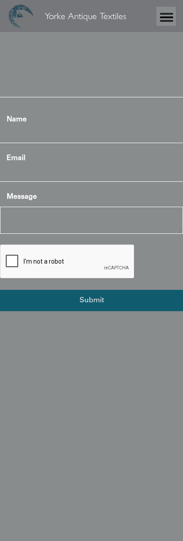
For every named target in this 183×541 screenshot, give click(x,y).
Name (17, 119)
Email (16, 158)
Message (22, 196)
